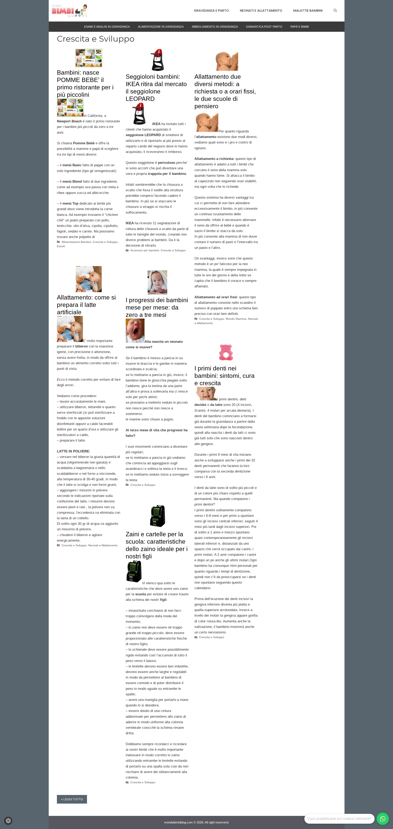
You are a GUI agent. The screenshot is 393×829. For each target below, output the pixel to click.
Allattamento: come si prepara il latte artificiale (86, 304)
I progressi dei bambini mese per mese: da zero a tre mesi (157, 307)
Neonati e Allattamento (261, 10)
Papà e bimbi (299, 26)
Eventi (61, 246)
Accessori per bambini (144, 250)
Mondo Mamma (236, 318)
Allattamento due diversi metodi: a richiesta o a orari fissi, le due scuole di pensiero (225, 91)
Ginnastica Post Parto (264, 26)
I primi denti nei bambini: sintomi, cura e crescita (224, 375)
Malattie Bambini (308, 10)
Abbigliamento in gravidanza (215, 26)
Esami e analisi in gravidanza (107, 26)
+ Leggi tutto (72, 799)
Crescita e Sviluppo (105, 242)
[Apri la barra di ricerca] (335, 11)
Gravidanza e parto (211, 10)
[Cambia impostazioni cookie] (8, 821)
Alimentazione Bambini (76, 242)
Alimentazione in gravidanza (161, 26)
